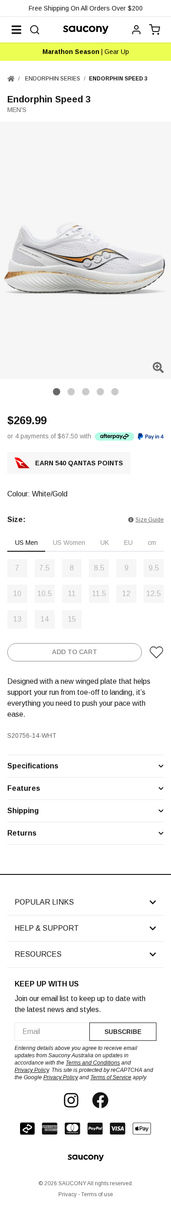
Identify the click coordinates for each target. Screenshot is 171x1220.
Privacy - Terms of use (85, 1194)
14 (45, 619)
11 (72, 593)
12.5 (153, 593)
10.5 (44, 593)
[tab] (26, 543)
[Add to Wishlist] (156, 652)
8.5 (99, 568)
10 (17, 593)
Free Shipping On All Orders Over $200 (86, 8)
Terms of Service (110, 1077)
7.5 (44, 568)
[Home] (11, 78)
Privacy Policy (32, 1070)
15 (72, 619)
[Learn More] (114, 436)
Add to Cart (74, 651)
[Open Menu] (16, 30)
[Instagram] (71, 1100)
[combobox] (52, 1032)
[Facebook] (100, 1100)
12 (126, 593)
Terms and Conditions (93, 1063)
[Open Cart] (154, 30)
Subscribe (122, 1031)
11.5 (99, 593)
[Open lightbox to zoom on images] (158, 367)
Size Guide (149, 520)
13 (17, 619)
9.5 (154, 568)
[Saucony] (85, 30)
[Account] (136, 30)
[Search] (35, 30)
